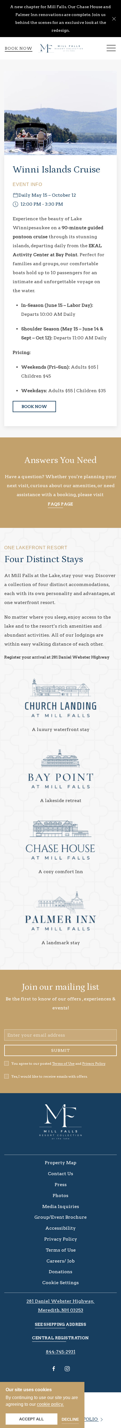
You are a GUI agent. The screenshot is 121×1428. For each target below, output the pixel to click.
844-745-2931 (60, 1351)
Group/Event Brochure (60, 1217)
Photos (60, 1195)
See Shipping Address (60, 1324)
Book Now (18, 48)
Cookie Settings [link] (60, 1282)
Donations (60, 1271)
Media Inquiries (60, 1206)
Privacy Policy (93, 1063)
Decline (70, 1419)
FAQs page (60, 504)
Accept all (31, 1419)
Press (61, 1184)
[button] (114, 18)
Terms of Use (63, 1063)
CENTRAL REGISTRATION (60, 1338)
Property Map (60, 1162)
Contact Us (60, 1173)
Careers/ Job (60, 1261)
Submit (60, 1050)
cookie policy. (50, 1404)
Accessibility (60, 1228)
